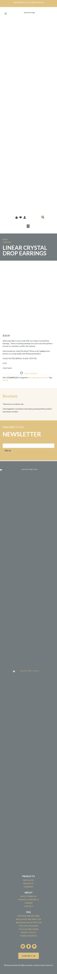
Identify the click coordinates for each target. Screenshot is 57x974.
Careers (28, 903)
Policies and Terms (28, 929)
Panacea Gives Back (28, 899)
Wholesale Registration (28, 922)
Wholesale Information (28, 919)
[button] (42, 217)
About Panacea (28, 896)
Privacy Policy (28, 932)
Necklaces (28, 880)
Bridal (5, 380)
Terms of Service (28, 936)
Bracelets (28, 883)
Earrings (32, 377)
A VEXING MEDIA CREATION (43, 965)
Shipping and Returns (28, 916)
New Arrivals (42, 377)
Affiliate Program (28, 926)
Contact (28, 906)
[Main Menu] (28, 226)
